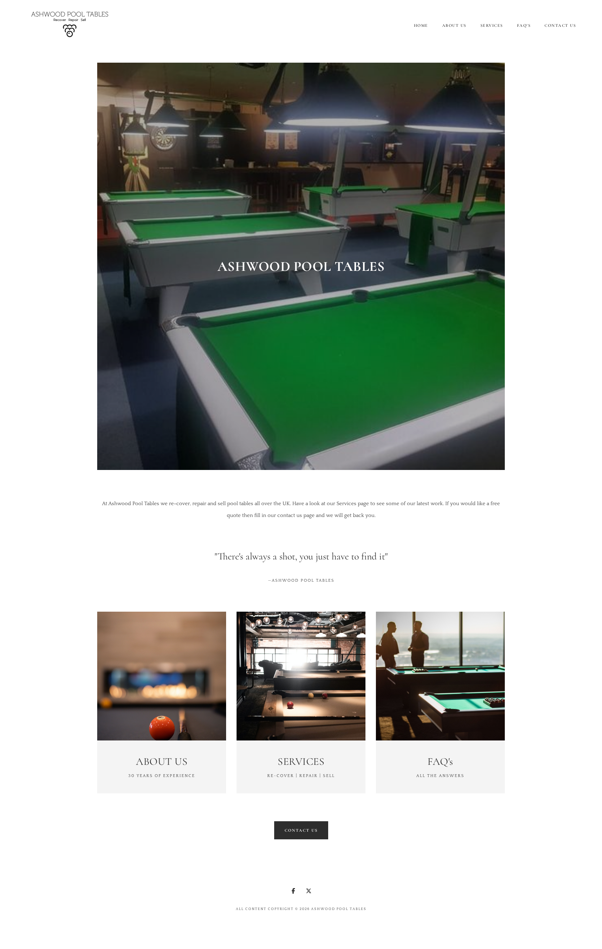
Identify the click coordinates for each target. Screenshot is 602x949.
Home (421, 25)
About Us (454, 25)
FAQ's (524, 25)
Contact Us (560, 25)
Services (491, 25)
